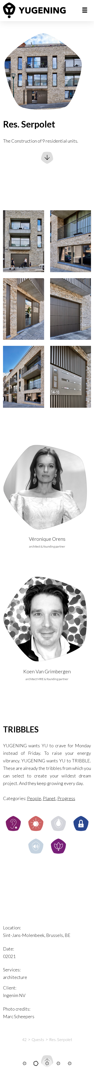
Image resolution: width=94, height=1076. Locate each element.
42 (24, 1039)
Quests (38, 1039)
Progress (66, 798)
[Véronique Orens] (47, 486)
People (34, 798)
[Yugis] (47, 1063)
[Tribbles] (58, 1063)
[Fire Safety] (58, 823)
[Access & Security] (80, 823)
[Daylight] (35, 823)
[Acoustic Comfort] (13, 823)
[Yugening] (34, 10)
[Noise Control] (35, 846)
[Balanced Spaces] (58, 846)
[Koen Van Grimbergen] (47, 619)
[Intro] (25, 1063)
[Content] (36, 1063)
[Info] (70, 1063)
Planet (49, 798)
